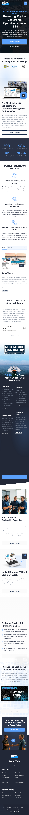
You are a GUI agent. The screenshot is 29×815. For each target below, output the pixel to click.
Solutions (4, 785)
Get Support (18, 797)
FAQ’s (3, 797)
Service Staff (5, 782)
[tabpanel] (14, 271)
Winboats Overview (14, 46)
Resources (4, 780)
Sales (16, 777)
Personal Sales (5, 777)
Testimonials (18, 792)
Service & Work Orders (20, 780)
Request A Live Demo (14, 41)
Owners (4, 775)
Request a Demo (14, 729)
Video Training (5, 792)
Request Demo (5, 800)
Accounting (18, 772)
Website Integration (20, 785)
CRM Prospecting (19, 775)
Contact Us (17, 795)
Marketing (4, 772)
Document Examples (6, 795)
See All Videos (14, 711)
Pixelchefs (18, 811)
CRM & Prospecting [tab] (12, 247)
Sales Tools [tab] (4, 247)
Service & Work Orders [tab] (22, 247)
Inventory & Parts (19, 782)
